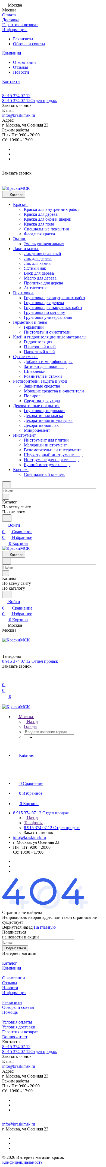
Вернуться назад (17, 927)
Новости (21, 72)
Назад (32, 721)
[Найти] (6, 518)
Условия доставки (18, 1027)
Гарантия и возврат (20, 1032)
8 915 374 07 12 (16, 95)
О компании (24, 62)
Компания (11, 968)
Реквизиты (23, 39)
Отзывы (20, 67)
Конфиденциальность (22, 1162)
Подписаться (15, 948)
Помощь (10, 1012)
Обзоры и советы (29, 43)
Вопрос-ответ (14, 1036)
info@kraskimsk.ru (18, 115)
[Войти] (4, 678)
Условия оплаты (17, 1022)
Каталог (9, 963)
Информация (14, 992)
